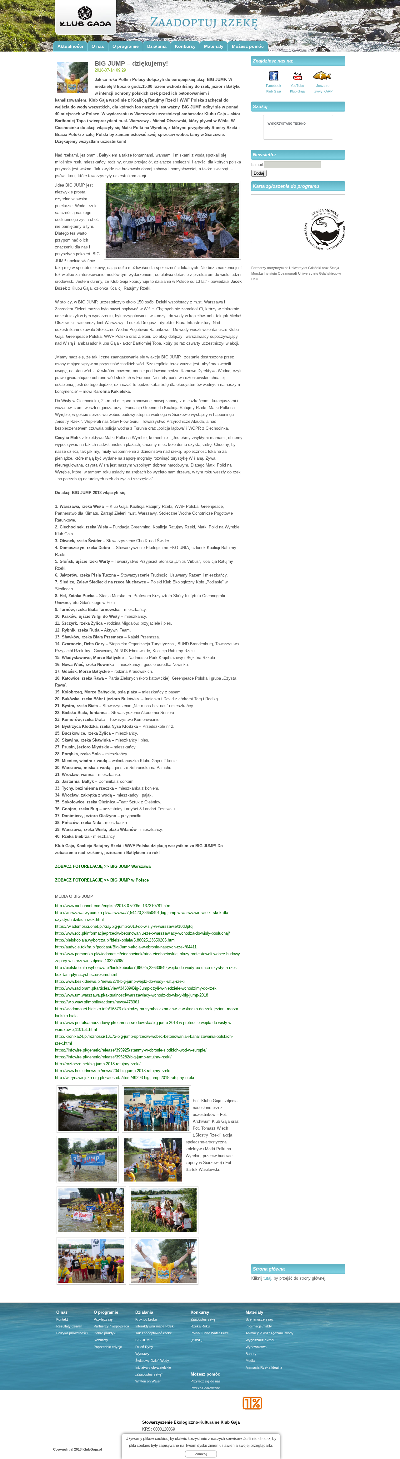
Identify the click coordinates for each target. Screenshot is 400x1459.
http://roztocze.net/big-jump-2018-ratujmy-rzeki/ (98, 1064)
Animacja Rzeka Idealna (264, 1367)
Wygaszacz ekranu (260, 1340)
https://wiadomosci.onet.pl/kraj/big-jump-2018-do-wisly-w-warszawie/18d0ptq (123, 926)
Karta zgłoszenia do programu (286, 186)
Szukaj (260, 106)
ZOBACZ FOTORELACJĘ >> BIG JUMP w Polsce (102, 880)
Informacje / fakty (259, 1326)
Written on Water (148, 1381)
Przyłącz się (103, 1319)
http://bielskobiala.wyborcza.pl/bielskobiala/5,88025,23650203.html (115, 940)
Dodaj (259, 173)
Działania (157, 46)
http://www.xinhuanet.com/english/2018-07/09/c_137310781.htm (112, 905)
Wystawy (142, 1354)
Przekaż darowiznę (205, 1388)
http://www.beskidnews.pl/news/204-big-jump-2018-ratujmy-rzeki (112, 1070)
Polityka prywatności (72, 1333)
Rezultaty (101, 1340)
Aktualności (70, 46)
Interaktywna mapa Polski (154, 1326)
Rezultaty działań (69, 1326)
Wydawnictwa (256, 1347)
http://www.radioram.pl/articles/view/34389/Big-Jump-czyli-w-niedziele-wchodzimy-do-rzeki (136, 988)
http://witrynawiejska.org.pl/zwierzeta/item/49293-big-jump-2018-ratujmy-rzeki (124, 1077)
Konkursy (185, 46)
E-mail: (257, 164)
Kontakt (62, 1319)
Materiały (213, 46)
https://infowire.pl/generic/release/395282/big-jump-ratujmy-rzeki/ (113, 1057)
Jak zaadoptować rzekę (153, 1333)
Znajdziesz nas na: (273, 60)
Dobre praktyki (105, 1333)
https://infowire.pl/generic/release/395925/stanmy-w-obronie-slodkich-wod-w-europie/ (131, 1050)
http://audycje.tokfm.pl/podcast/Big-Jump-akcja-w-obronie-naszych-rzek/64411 (126, 947)
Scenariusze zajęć (260, 1319)
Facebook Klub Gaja (273, 88)
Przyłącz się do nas (206, 1381)
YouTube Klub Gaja (297, 88)
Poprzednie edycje (108, 1347)
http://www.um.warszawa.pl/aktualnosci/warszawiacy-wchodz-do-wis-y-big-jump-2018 (131, 995)
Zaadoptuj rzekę (203, 1319)
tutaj (267, 1278)
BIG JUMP (143, 1340)
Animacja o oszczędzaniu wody (269, 1333)
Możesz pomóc (248, 46)
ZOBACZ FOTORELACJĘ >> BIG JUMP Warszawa (103, 866)
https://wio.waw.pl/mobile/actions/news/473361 (97, 1002)
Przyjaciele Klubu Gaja (208, 1415)
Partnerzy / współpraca (111, 1326)
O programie (125, 46)
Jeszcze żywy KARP (322, 88)
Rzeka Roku (200, 1326)
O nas (98, 46)
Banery (251, 1354)
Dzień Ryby (144, 1347)
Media (250, 1360)
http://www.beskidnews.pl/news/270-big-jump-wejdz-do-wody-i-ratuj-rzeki (120, 981)
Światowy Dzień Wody (152, 1360)
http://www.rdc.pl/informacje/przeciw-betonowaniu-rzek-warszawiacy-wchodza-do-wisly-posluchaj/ (142, 933)
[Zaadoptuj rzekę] (85, 19)
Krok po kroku (146, 1319)
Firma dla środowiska (207, 1409)
